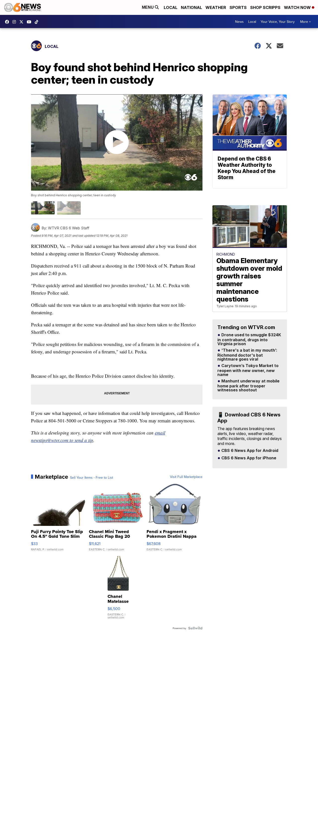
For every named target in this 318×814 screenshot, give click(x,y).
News (239, 21)
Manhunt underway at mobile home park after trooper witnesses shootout (248, 385)
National (191, 7)
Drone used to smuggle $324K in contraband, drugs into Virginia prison (249, 339)
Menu (148, 7)
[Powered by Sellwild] (195, 628)
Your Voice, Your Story (278, 21)
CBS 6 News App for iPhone (248, 458)
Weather (215, 7)
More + (305, 21)
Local (170, 7)
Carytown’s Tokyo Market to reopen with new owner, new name (247, 370)
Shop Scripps (265, 7)
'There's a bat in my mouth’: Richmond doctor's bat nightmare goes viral (247, 355)
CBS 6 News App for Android (249, 450)
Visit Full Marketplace (186, 476)
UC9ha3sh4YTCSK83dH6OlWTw (30, 22)
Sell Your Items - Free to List (91, 477)
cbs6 (15, 22)
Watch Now (298, 7)
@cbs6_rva (38, 22)
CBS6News (8, 22)
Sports (238, 7)
